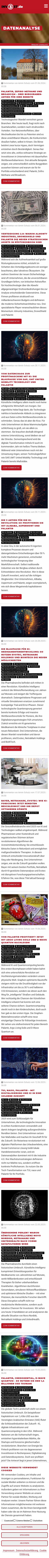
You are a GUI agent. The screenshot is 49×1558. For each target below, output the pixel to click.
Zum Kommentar (11, 181)
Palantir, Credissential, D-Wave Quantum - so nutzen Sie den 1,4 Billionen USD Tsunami (23, 1381)
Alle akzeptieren (24, 1527)
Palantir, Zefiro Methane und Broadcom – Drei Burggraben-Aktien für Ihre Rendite (21, 94)
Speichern (24, 1535)
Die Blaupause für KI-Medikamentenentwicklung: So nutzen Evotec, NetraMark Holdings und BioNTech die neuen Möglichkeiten (24, 655)
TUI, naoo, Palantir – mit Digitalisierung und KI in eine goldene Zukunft (21, 1093)
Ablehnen (24, 1543)
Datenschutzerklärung (27, 1550)
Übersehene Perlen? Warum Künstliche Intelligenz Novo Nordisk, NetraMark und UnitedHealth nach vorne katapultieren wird (21, 1238)
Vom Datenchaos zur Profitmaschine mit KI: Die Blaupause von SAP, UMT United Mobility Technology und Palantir (22, 379)
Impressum (8, 1550)
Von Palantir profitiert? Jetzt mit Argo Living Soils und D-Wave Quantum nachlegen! (24, 940)
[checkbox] (2, 1520)
